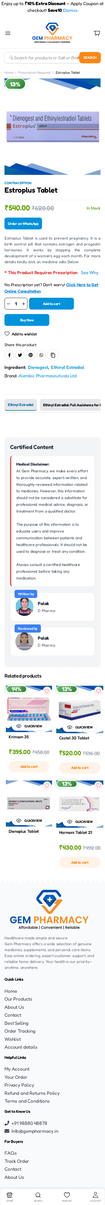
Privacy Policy (19, 1085)
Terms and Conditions (27, 1101)
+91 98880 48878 (29, 1123)
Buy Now (27, 320)
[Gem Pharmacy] (52, 33)
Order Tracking (20, 1031)
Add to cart (51, 303)
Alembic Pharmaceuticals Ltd (47, 375)
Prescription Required (34, 72)
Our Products (18, 999)
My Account (16, 1069)
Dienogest (38, 367)
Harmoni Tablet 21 (75, 832)
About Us (14, 1007)
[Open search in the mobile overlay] (52, 57)
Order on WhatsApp (23, 223)
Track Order (16, 1161)
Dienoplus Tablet (24, 831)
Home (8, 72)
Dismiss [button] (70, 10)
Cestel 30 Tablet (74, 738)
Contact (12, 1015)
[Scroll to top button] (96, 1179)
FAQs (10, 1153)
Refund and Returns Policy (32, 1093)
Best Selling (16, 1023)
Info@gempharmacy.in (34, 1131)
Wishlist (12, 1039)
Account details (21, 1047)
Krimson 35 (19, 736)
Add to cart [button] (29, 766)
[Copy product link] (53, 355)
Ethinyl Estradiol (67, 367)
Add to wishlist (24, 333)
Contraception (17, 183)
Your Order (15, 1077)
